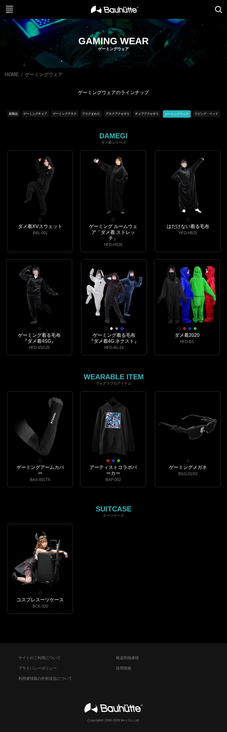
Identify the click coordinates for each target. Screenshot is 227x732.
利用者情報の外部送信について (45, 678)
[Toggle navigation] (9, 9)
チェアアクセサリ (147, 113)
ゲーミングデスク (65, 113)
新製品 (13, 113)
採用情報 (123, 668)
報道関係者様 (127, 658)
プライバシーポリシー (37, 668)
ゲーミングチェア (35, 113)
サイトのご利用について (39, 658)
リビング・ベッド (206, 113)
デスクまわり (91, 113)
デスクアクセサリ (117, 113)
